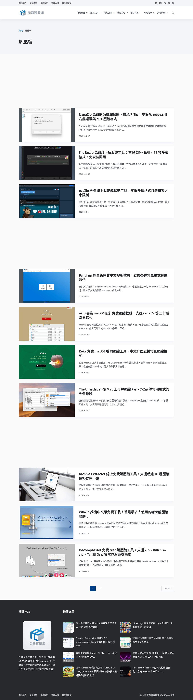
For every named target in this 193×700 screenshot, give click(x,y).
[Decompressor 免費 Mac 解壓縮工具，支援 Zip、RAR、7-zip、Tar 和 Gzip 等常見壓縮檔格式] (47, 560)
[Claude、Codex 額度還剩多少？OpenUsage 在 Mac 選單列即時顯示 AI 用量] (68, 642)
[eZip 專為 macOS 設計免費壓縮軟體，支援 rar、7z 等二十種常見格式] (47, 324)
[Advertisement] (96, 83)
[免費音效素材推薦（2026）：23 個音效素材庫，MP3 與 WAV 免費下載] (125, 657)
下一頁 (166, 589)
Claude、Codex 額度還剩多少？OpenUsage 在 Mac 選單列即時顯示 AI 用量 (95, 642)
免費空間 (108, 12)
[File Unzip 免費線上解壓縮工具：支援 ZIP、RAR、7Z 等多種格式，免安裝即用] (47, 163)
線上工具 (94, 12)
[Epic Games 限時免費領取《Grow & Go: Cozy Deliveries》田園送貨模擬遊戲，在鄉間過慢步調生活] (68, 671)
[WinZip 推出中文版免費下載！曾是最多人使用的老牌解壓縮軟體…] (47, 522)
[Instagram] (169, 3)
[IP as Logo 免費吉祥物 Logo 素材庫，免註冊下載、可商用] (125, 627)
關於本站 (22, 3)
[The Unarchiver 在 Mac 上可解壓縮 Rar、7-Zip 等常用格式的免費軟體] (47, 400)
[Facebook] (156, 3)
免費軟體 (81, 12)
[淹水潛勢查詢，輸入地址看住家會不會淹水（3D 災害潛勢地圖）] (68, 627)
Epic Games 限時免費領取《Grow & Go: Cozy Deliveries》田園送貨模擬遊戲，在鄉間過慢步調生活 (96, 671)
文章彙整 (33, 3)
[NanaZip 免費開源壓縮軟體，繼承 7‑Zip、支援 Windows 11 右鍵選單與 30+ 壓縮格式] (47, 125)
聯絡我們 (44, 3)
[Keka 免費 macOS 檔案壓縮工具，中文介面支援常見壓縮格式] (47, 362)
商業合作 (55, 3)
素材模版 (161, 12)
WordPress (165, 695)
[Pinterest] (165, 3)
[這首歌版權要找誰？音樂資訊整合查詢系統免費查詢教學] (125, 642)
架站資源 (148, 12)
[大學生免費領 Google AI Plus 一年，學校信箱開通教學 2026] (68, 657)
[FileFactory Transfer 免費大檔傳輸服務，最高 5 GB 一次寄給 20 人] (125, 671)
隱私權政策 (66, 3)
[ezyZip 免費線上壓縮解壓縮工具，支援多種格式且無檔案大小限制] (47, 201)
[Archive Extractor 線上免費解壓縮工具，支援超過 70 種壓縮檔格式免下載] (47, 484)
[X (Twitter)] (160, 3)
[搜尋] (173, 13)
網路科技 (134, 12)
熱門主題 (121, 12)
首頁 (21, 30)
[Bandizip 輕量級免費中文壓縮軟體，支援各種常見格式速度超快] (47, 286)
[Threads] (173, 3)
